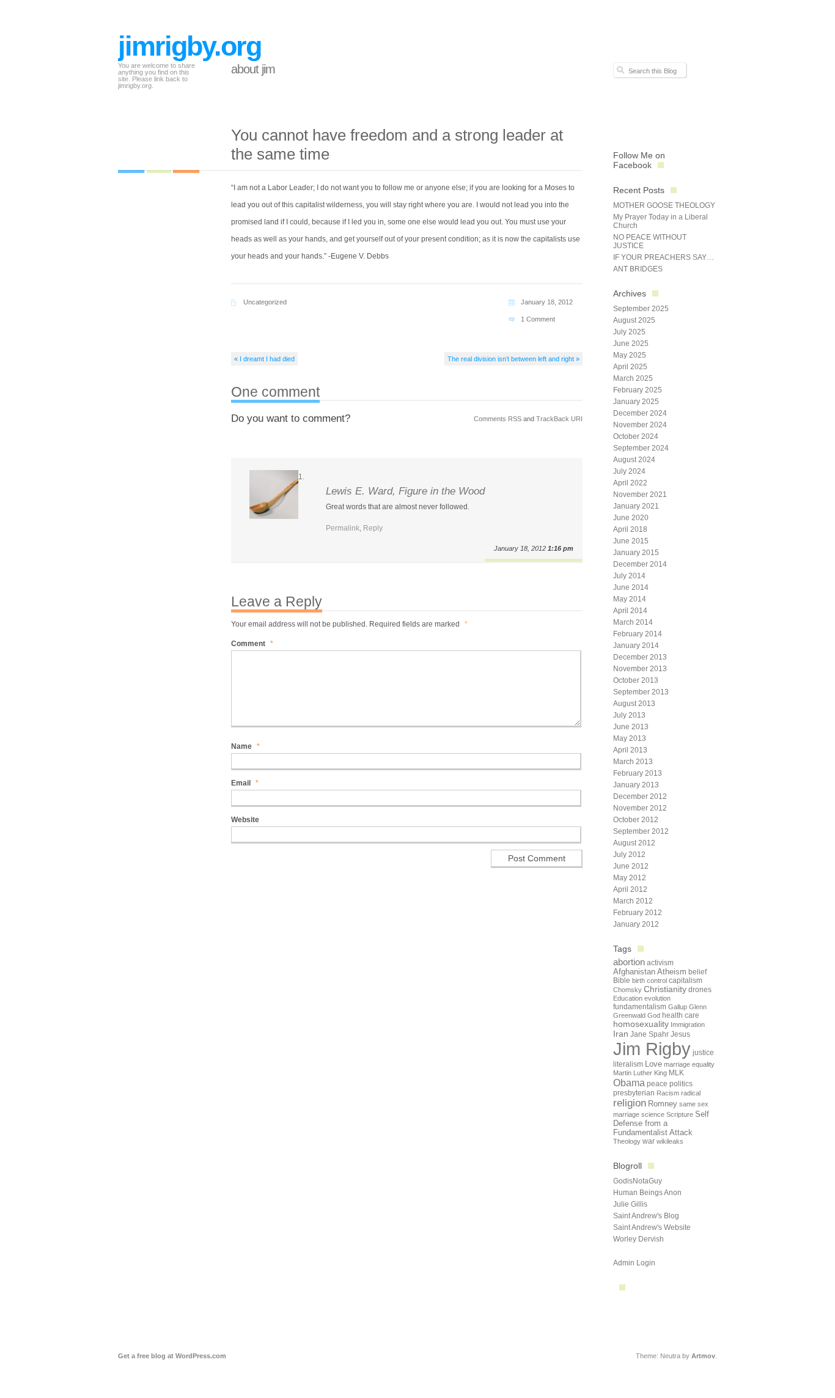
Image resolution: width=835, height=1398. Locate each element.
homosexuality (641, 1024)
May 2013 (629, 738)
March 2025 (633, 378)
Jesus (680, 1034)
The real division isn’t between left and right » (513, 358)
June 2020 (631, 517)
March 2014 (633, 622)
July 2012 (629, 854)
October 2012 (635, 819)
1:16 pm (560, 548)
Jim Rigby (652, 1049)
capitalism (685, 980)
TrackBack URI (559, 418)
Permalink (342, 528)
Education (627, 998)
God (653, 1015)
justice (703, 1052)
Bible (621, 980)
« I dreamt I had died (264, 358)
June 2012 (631, 866)
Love (653, 1064)
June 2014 (631, 587)
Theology (627, 1141)
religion (629, 1103)
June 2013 (631, 727)
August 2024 (634, 459)
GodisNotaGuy (637, 1181)
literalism (628, 1064)
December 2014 (640, 564)
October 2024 (635, 436)
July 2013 (629, 715)
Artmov (703, 1355)
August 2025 (634, 320)
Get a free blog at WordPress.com (172, 1355)
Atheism (671, 971)
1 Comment (538, 319)
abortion (629, 962)
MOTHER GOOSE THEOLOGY (664, 205)
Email (245, 783)
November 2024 (640, 425)
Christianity (665, 989)
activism (660, 962)
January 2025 (636, 401)
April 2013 (630, 750)
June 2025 (631, 343)
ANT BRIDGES (638, 269)
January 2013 (636, 785)
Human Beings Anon (647, 1192)
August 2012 (634, 843)
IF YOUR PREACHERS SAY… (663, 257)
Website (245, 819)
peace (657, 1084)
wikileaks (670, 1141)
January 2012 (636, 924)
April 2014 (630, 610)
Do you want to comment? (290, 418)
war (648, 1141)
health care (680, 1015)
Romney (662, 1103)
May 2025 (629, 355)
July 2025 (629, 332)
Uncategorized (265, 302)
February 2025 (637, 390)
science (652, 1114)
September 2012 (641, 831)
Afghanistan (634, 971)
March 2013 (633, 761)
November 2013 (640, 668)
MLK (676, 1072)
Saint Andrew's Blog (646, 1216)
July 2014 (629, 576)
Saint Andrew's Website (652, 1227)
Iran (620, 1034)
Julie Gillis (630, 1204)
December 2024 (640, 413)
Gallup (677, 1006)
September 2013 (641, 692)
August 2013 (634, 703)
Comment (252, 643)
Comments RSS (497, 418)
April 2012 (630, 889)
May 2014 (629, 599)
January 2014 (636, 645)
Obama (629, 1082)
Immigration (688, 1024)
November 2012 (640, 808)
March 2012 (633, 901)
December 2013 (640, 657)
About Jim (253, 69)
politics (681, 1084)
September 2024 (641, 448)
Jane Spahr (649, 1034)
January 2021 (636, 506)
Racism (668, 1093)
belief (697, 972)
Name (245, 746)
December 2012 (640, 796)
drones (700, 989)
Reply (373, 528)
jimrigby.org (189, 46)
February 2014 (637, 634)
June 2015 (631, 541)
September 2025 (641, 308)
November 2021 (640, 494)
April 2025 (630, 366)
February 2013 (637, 773)
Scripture (679, 1114)
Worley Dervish (638, 1239)
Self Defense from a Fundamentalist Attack (661, 1123)
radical (691, 1093)
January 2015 (636, 552)
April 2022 (630, 483)
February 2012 (637, 912)
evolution (657, 998)
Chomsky (627, 989)
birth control (649, 980)
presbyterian (634, 1093)
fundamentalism (639, 1007)
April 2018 (630, 529)
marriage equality (689, 1064)
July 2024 (629, 471)
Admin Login (634, 1263)
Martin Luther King (640, 1072)
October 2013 (635, 680)
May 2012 (629, 878)
